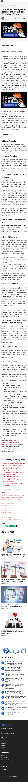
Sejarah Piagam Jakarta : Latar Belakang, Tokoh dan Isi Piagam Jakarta (13, 680)
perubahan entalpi (6, 517)
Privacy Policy (5, 759)
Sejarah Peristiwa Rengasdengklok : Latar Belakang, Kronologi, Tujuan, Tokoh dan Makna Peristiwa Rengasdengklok (14, 686)
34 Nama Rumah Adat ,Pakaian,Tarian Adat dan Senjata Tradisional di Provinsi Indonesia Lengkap (15, 663)
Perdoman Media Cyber (7, 762)
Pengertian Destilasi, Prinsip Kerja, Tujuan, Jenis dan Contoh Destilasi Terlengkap (13, 580)
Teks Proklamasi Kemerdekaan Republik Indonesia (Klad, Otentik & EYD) (16, 708)
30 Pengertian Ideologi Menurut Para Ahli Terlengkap (15, 713)
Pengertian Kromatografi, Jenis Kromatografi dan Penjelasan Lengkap (12, 605)
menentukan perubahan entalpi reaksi (11, 497)
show (11, 134)
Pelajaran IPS (4, 743)
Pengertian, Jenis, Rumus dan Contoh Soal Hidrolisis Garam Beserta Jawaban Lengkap (13, 555)
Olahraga (3, 747)
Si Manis (3, 583)
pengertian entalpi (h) (7, 505)
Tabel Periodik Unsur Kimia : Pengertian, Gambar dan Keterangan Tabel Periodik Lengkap (15, 674)
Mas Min (7, 18)
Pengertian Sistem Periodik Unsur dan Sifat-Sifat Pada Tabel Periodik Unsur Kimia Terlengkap (15, 697)
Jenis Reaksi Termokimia (7, 49)
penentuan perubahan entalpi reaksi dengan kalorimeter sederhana (13, 502)
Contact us (4, 757)
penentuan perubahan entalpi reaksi (11, 499)
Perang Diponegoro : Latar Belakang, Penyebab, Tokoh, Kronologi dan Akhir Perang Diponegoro (15, 703)
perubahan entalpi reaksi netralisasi (11, 519)
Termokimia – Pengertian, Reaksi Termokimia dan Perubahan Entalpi (11, 442)
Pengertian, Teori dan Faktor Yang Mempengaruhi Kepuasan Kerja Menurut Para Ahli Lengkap (12, 631)
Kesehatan (4, 745)
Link (19, 18)
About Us (3, 755)
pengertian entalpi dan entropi (9, 508)
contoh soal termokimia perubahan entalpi (12, 495)
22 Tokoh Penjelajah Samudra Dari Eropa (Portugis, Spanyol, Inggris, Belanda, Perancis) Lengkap (14, 669)
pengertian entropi (6, 510)
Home (2, 5)
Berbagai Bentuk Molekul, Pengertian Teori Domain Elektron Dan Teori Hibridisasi (13, 468)
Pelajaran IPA (4, 741)
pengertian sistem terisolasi (9, 515)
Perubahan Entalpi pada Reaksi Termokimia (11, 51)
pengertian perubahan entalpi (9, 512)
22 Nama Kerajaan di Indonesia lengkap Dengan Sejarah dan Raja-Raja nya (15, 692)
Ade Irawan (3, 558)
